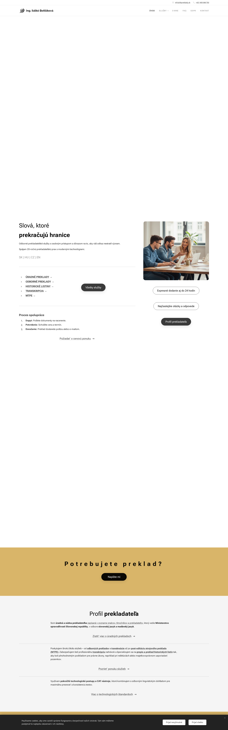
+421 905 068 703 (202, 2)
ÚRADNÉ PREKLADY (37, 276)
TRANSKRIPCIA (35, 290)
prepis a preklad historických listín (155, 652)
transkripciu (99, 652)
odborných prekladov (98, 648)
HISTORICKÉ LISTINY (38, 286)
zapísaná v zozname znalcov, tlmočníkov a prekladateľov (115, 623)
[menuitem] (153, 10)
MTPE (29, 295)
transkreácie (118, 648)
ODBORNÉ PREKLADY (38, 281)
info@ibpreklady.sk (182, 2)
